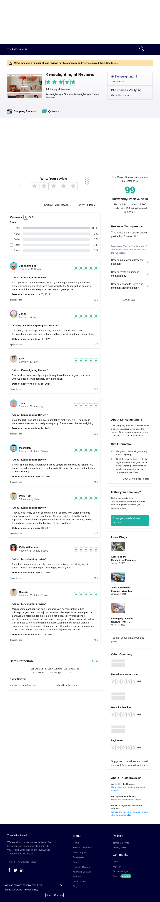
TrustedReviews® (17, 49)
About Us (77, 876)
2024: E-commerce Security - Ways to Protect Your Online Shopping (121, 589)
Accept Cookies (54, 895)
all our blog (138, 637)
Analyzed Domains (82, 871)
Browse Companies (82, 847)
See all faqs (128, 299)
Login (115, 861)
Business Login (120, 871)
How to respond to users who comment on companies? (127, 286)
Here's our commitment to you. (126, 799)
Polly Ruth (25, 496)
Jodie (22, 403)
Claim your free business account (126, 520)
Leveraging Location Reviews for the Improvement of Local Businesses (122, 620)
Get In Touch (79, 881)
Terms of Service (121, 842)
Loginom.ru (117, 740)
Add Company (80, 852)
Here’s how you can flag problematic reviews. (129, 789)
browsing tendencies (136, 765)
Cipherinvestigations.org (124, 674)
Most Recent (62, 205)
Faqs (75, 862)
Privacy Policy (119, 847)
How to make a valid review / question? (127, 262)
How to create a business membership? (125, 274)
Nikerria (23, 592)
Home (76, 842)
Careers (117, 876)
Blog (75, 886)
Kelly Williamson (29, 547)
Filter (90, 205)
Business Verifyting (126, 92)
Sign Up (117, 866)
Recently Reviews (81, 867)
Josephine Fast (28, 265)
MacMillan (25, 448)
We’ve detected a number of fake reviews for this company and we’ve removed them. (66, 63)
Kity (21, 358)
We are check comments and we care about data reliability (129, 813)
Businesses (78, 857)
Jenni (22, 314)
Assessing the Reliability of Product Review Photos (122, 558)
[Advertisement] (80, 22)
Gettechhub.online (121, 707)
